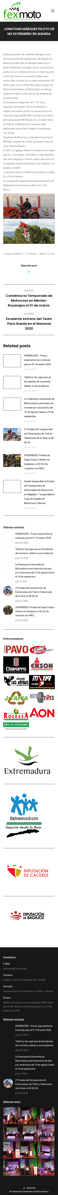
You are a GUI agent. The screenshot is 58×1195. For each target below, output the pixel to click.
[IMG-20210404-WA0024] (11, 1150)
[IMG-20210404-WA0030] (29, 1116)
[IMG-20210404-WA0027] (29, 1133)
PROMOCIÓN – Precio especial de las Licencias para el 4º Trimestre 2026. (37, 360)
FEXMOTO (18, 254)
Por (31, 254)
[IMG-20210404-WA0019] (46, 1167)
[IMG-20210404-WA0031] (11, 1116)
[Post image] (12, 360)
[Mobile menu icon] (53, 11)
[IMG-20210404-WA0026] (46, 1133)
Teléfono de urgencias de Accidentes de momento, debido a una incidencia (37, 381)
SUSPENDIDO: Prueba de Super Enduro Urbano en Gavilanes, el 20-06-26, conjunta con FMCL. (37, 462)
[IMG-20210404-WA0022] (46, 1150)
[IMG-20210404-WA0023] (29, 1150)
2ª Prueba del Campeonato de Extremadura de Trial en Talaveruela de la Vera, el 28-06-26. (39, 436)
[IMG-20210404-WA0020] (29, 1167)
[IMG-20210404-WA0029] (46, 1116)
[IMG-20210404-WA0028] (11, 1133)
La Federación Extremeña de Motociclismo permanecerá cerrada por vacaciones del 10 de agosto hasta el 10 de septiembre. (39, 407)
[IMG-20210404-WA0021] (11, 1167)
